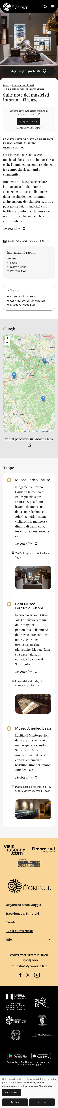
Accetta (42, 1102)
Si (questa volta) (28, 121)
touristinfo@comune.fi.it (29, 966)
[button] (43, 399)
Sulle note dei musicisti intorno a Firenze (25, 88)
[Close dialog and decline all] (55, 1078)
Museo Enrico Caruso (23, 296)
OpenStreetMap (37, 431)
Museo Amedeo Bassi (23, 304)
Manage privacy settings (29, 127)
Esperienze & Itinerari (23, 85)
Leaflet (24, 431)
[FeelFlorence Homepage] (15, 6)
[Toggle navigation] (53, 6)
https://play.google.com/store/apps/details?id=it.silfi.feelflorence (18, 1056)
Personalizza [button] (11, 1092)
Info (9, 939)
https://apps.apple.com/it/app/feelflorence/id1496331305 (41, 1056)
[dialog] (29, 1092)
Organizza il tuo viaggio (23, 905)
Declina (15, 1102)
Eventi (10, 922)
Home (6, 85)
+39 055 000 (29, 960)
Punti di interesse (19, 931)
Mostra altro (12, 228)
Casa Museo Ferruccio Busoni (27, 300)
